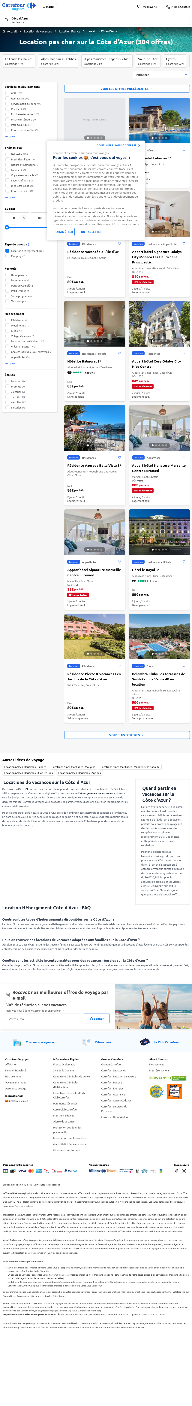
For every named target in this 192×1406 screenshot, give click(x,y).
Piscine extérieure (25, 114)
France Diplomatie (64, 1064)
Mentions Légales (63, 1115)
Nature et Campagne (25, 164)
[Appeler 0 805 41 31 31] (168, 1078)
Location (19, 381)
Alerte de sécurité (64, 1121)
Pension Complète (22, 285)
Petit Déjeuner (20, 290)
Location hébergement (27, 250)
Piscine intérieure (23, 119)
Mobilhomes (20, 325)
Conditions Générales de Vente (71, 1076)
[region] (96, 190)
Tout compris (18, 301)
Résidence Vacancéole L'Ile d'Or (93, 251)
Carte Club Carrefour (65, 1109)
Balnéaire (19, 154)
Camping (18, 256)
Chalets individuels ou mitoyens (31, 351)
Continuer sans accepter (117, 145)
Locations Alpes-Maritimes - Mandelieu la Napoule (130, 766)
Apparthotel (20, 357)
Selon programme (21, 296)
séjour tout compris (81, 797)
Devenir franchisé (15, 1070)
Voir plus (10, 136)
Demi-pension (19, 275)
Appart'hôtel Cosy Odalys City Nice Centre (156, 364)
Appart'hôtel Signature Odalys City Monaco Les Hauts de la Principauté (157, 256)
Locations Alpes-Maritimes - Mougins (73, 766)
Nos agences (156, 1064)
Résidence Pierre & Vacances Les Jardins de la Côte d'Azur (94, 676)
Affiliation (11, 1064)
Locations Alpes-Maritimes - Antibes (79, 772)
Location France (69, 31)
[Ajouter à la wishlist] (184, 150)
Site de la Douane (63, 1070)
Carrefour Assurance (113, 1094)
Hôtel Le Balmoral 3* (84, 361)
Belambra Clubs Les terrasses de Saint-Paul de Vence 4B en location (158, 679)
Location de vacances (38, 31)
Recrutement (13, 1076)
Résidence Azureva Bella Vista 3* (94, 465)
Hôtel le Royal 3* (145, 569)
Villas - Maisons (23, 346)
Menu (50, 6)
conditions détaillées (66, 1252)
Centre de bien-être (25, 130)
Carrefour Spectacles (113, 1070)
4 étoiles (18, 402)
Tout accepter (90, 232)
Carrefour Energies (112, 1088)
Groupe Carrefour (111, 1064)
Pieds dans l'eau (23, 159)
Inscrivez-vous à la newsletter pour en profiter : (35, 1010)
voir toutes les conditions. (47, 1184)
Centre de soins (22, 191)
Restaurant (20, 98)
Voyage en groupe (15, 1082)
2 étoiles (18, 391)
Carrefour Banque (111, 1082)
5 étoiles (18, 407)
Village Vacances (22, 336)
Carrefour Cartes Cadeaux (116, 1100)
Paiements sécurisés (65, 1103)
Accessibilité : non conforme (70, 1144)
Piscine (18, 109)
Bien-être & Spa (22, 185)
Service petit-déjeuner (26, 103)
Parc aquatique (21, 124)
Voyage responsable (24, 175)
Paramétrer (64, 232)
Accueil (12, 31)
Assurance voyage (15, 1088)
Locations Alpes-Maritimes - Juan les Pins (28, 772)
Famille (18, 170)
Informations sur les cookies (69, 1138)
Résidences (20, 320)
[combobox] (161, 74)
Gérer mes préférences (66, 1150)
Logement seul (20, 280)
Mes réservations (159, 1070)
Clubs (16, 330)
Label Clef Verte (22, 180)
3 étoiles (18, 397)
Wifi (16, 93)
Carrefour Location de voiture (118, 1076)
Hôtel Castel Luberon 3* (151, 158)
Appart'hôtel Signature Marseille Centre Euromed (159, 468)
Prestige (18, 386)
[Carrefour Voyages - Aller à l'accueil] (19, 6)
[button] (96, 20)
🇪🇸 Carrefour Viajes (16, 1100)
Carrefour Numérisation (115, 1117)
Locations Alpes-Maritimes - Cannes (25, 766)
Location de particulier (27, 341)
